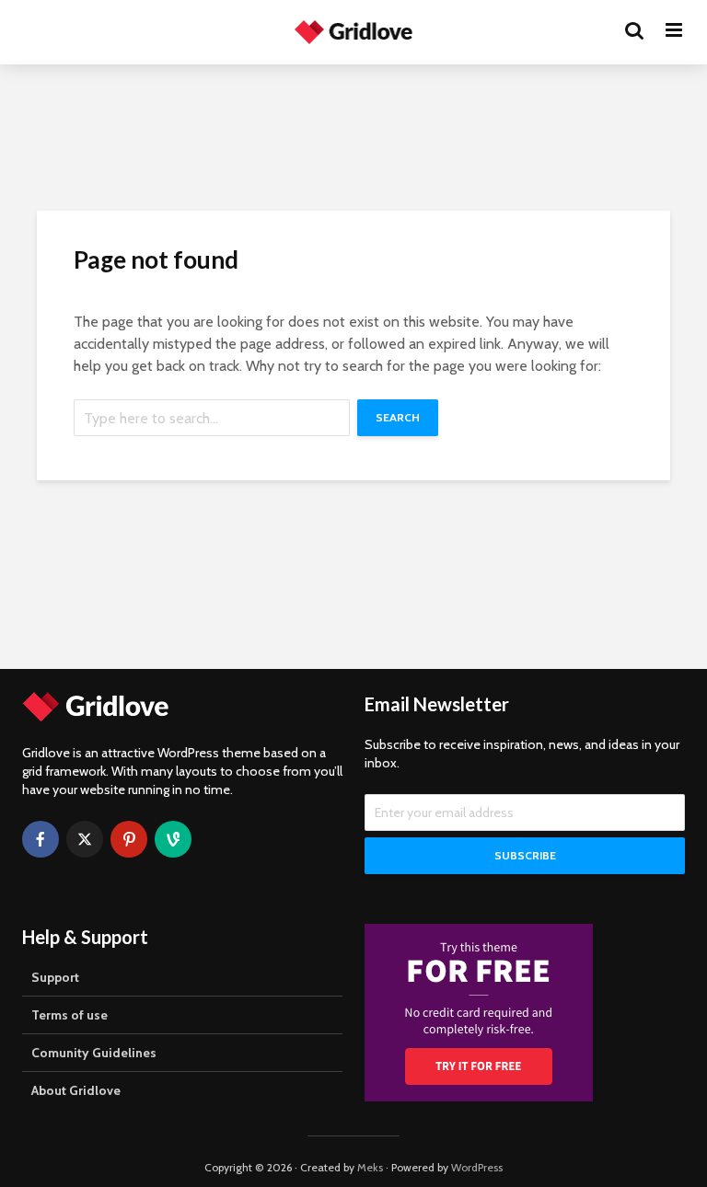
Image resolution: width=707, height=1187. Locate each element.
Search (398, 417)
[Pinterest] (128, 839)
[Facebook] (40, 839)
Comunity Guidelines (93, 1052)
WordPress (477, 1167)
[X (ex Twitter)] (84, 839)
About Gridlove (76, 1090)
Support (55, 977)
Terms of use (69, 1015)
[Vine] (173, 839)
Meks (370, 1167)
